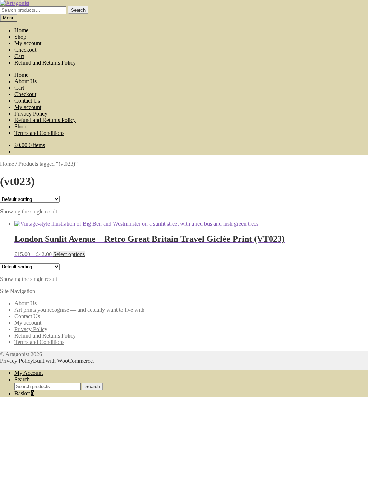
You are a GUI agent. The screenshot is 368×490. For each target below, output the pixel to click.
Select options (69, 254)
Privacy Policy (30, 113)
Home (21, 30)
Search (78, 10)
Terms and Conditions (39, 133)
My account (27, 43)
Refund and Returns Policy (45, 63)
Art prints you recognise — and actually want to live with (79, 310)
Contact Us (27, 101)
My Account (28, 373)
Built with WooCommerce (63, 361)
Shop (20, 37)
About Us (25, 81)
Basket (24, 393)
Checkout (25, 50)
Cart (19, 56)
